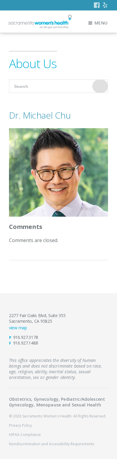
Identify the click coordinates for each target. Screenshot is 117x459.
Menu (100, 23)
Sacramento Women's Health (40, 22)
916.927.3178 (25, 337)
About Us (33, 63)
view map (18, 328)
